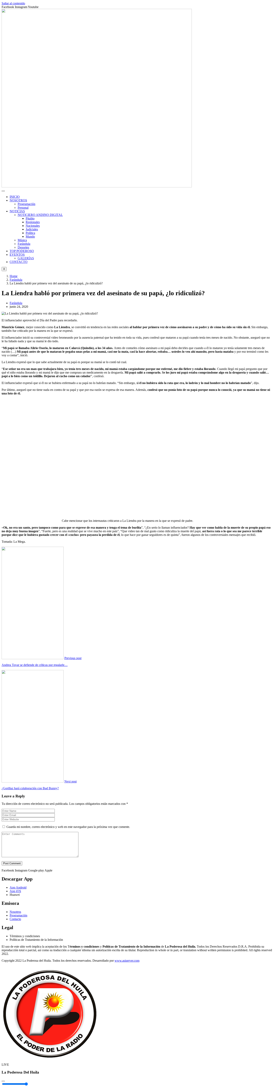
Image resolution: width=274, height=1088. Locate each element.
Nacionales (33, 225)
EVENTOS (17, 254)
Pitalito (30, 218)
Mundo (30, 236)
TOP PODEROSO (22, 251)
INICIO (15, 196)
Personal (23, 207)
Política (30, 233)
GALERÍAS (26, 258)
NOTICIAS (17, 211)
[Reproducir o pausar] (3, 1081)
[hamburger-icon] (3, 191)
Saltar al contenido (13, 3)
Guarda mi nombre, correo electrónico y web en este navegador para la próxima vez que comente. (68, 827)
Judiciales (32, 229)
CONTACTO (18, 262)
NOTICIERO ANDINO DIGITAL (40, 215)
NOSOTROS (18, 200)
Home (13, 276)
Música (22, 240)
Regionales (33, 222)
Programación (26, 204)
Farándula (24, 243)
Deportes (23, 247)
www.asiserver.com (127, 960)
